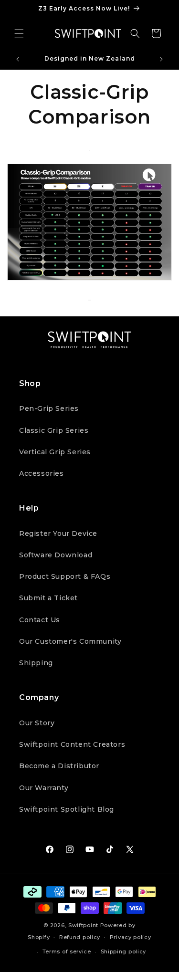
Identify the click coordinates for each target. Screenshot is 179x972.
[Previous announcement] (17, 59)
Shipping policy (124, 951)
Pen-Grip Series (49, 408)
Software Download (55, 555)
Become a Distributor (59, 766)
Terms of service (66, 951)
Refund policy (79, 937)
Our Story (36, 723)
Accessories (41, 473)
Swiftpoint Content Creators (72, 744)
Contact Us (39, 620)
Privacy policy (130, 937)
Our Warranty (43, 788)
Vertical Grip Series (55, 452)
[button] (19, 33)
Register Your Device (58, 533)
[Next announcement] (161, 59)
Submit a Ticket (48, 598)
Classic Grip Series (53, 430)
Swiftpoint (83, 925)
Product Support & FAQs (64, 576)
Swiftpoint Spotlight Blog (66, 809)
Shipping (36, 662)
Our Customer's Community (70, 641)
